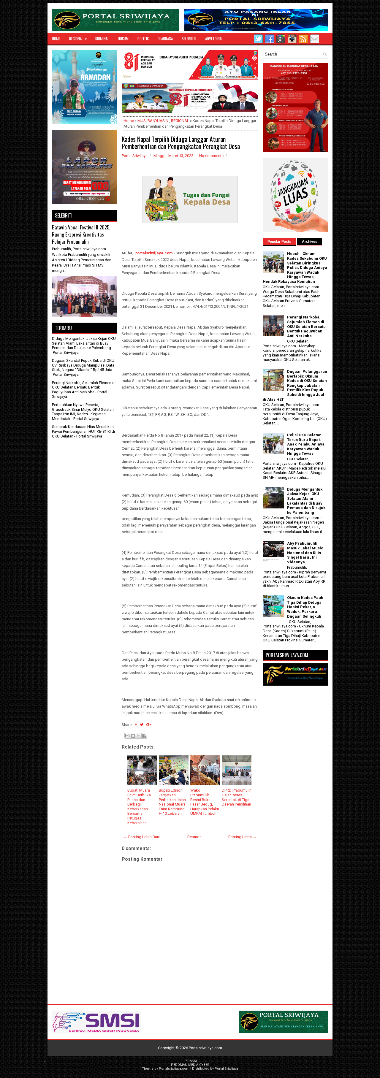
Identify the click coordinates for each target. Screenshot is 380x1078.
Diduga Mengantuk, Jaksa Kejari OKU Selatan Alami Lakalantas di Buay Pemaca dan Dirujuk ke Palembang (84, 343)
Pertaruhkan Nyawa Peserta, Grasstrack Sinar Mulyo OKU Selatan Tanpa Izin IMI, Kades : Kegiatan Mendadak (83, 411)
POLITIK (143, 39)
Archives (309, 242)
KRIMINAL (102, 39)
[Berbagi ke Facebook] (144, 736)
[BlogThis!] (133, 736)
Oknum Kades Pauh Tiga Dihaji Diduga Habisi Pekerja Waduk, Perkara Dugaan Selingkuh (305, 606)
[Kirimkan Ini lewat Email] (127, 736)
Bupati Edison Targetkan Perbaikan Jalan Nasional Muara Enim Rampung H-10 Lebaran (172, 802)
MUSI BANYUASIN (152, 120)
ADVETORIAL (214, 39)
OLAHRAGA (165, 39)
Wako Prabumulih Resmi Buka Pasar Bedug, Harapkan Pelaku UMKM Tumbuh (204, 802)
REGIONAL (78, 38)
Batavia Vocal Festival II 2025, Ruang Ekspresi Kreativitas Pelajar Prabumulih (81, 234)
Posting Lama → (242, 837)
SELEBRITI (189, 39)
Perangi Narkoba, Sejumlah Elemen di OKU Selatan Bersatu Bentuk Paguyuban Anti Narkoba (83, 387)
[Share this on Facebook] (135, 724)
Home (56, 39)
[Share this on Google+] (149, 724)
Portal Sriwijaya (226, 1069)
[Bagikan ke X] (139, 736)
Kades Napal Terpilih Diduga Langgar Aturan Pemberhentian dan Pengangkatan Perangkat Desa (181, 142)
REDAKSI (190, 1061)
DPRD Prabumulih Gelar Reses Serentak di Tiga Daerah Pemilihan (236, 797)
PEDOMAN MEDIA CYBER (190, 1065)
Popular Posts (279, 242)
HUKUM (123, 39)
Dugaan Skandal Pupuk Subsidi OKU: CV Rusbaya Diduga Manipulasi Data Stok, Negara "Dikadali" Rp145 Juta (83, 365)
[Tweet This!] (141, 724)
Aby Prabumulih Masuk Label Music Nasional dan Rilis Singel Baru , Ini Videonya (305, 552)
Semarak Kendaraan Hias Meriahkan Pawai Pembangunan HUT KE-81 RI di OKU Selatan (83, 431)
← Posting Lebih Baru (142, 837)
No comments (211, 155)
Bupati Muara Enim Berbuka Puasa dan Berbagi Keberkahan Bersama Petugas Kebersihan (139, 806)
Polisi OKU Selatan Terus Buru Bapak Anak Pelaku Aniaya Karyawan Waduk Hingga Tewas (305, 444)
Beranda (194, 837)
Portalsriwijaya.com (153, 253)
